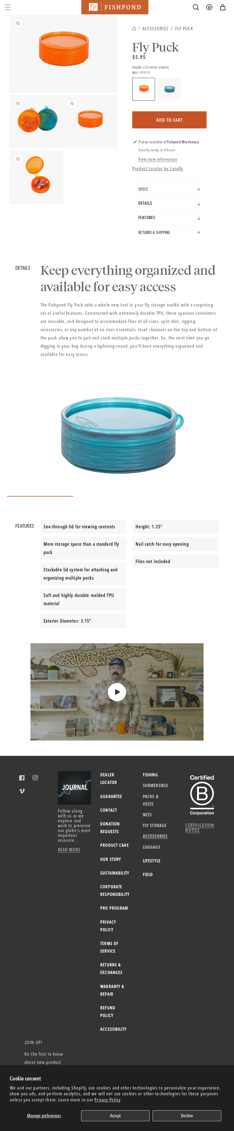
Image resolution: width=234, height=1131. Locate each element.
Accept (115, 1115)
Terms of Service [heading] (109, 947)
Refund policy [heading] (107, 1011)
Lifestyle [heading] (152, 861)
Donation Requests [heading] (110, 827)
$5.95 (139, 57)
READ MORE (69, 850)
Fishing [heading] (150, 774)
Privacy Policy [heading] (108, 925)
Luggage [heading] (152, 847)
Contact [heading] (108, 810)
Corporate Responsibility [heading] (114, 890)
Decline (187, 1115)
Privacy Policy (107, 1100)
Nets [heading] (147, 814)
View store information (157, 159)
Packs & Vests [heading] (150, 800)
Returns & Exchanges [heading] (111, 968)
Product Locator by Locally (157, 168)
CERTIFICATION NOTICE (199, 827)
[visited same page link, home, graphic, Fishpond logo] (114, 7)
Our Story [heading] (110, 859)
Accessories (155, 28)
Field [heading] (148, 874)
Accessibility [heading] (113, 1029)
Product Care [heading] (114, 845)
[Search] (196, 7)
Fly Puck (184, 28)
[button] (222, 7)
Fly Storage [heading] (155, 825)
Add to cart (169, 120)
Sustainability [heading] (114, 873)
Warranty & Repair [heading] (112, 990)
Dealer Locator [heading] (108, 778)
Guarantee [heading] (111, 796)
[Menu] (7, 7)
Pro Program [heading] (114, 908)
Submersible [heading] (155, 785)
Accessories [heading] (155, 836)
